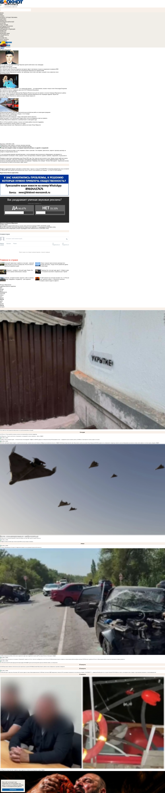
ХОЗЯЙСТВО (3, 38)
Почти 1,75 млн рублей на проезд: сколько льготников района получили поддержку (19, 434)
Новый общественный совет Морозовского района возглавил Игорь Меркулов (78, 442)
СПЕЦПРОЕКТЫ (4, 35)
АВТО (1, 14)
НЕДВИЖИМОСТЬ (5, 27)
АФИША (2, 16)
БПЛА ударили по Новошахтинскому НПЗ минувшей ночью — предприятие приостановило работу (56, 439)
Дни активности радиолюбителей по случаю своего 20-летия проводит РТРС (20, 226)
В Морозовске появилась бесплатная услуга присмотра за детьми (16, 666)
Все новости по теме (5, 67)
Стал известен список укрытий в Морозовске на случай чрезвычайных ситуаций (16, 430)
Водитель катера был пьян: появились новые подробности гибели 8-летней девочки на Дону (21, 770)
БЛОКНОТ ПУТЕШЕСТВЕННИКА (8, 17)
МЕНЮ (2, 13)
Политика (2, 144)
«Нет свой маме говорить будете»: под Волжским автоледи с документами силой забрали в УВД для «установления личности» (29, 442)
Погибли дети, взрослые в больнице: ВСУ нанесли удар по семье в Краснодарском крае (20, 672)
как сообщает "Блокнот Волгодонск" (47, 160)
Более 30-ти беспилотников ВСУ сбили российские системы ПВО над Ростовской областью (21, 538)
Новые (2, 243)
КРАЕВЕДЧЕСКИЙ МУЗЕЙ (7, 22)
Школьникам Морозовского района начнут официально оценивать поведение (48, 666)
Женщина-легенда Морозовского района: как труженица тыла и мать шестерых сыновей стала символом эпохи (29, 72)
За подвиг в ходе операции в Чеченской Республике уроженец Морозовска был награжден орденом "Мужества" (29, 94)
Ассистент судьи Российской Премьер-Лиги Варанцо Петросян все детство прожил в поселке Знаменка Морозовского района (33, 93)
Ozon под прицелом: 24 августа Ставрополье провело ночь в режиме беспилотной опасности (21, 547)
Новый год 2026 (4, 97)
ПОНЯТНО (13, 789)
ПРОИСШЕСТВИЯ (5, 33)
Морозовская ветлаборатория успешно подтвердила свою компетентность (19, 228)
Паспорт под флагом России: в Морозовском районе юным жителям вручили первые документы (105, 659)
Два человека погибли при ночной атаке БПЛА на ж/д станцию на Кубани (17, 541)
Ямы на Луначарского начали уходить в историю (89, 439)
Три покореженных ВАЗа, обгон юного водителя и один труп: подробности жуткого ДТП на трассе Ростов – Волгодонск (27, 655)
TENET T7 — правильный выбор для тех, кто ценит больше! (99, 672)
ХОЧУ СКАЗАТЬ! (4, 39)
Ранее (15, 243)
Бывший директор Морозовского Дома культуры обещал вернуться (17, 96)
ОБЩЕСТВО (3, 30)
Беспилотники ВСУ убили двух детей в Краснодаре (13, 662)
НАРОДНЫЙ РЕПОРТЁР (6, 26)
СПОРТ (2, 36)
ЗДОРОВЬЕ (3, 19)
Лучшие (8, 243)
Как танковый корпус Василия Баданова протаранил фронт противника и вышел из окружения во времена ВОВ (29, 69)
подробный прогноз (5, 286)
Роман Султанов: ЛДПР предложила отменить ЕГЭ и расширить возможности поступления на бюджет (63, 672)
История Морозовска (5, 49)
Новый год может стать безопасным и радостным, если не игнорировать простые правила (23, 118)
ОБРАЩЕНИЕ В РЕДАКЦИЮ (7, 29)
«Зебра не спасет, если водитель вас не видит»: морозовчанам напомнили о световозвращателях (135, 672)
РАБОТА (9, 42)
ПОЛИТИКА (3, 32)
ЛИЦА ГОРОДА (4, 24)
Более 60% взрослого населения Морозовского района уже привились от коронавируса (23, 227)
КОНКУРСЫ (3, 20)
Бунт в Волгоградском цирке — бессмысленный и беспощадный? (16, 439)
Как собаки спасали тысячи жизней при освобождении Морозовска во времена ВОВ (22, 70)
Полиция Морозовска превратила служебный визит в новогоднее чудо (18, 119)
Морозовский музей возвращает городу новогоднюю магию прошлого (18, 116)
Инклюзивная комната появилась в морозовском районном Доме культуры (66, 659)
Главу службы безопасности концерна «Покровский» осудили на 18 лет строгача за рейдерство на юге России (25, 659)
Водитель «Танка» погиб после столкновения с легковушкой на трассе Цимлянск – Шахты (21, 436)
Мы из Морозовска (5, 73)
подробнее (13, 286)
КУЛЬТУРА (3, 23)
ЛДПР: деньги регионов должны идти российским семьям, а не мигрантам (41, 662)
